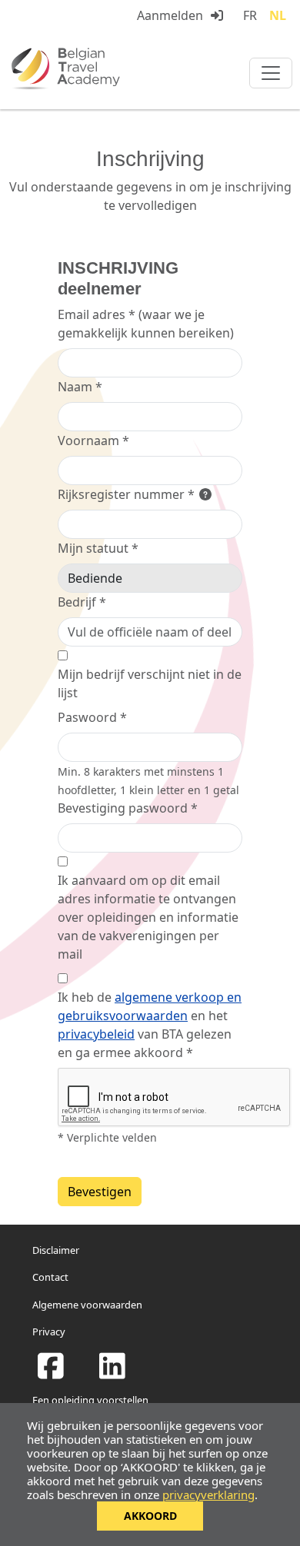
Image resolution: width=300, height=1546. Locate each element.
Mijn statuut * (98, 548)
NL (277, 15)
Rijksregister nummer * (128, 494)
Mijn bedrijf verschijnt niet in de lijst (150, 683)
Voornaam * (93, 440)
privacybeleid (96, 1034)
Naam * (80, 386)
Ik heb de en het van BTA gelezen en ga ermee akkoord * (150, 1025)
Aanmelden (170, 15)
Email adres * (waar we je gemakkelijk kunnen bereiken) (146, 323)
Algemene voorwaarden (87, 1305)
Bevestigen (100, 1191)
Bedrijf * (82, 601)
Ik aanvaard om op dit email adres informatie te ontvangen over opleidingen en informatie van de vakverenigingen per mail (148, 917)
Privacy (48, 1331)
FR (250, 15)
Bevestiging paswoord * (128, 808)
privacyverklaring (208, 1494)
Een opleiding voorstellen (90, 1400)
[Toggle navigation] (270, 73)
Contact (50, 1277)
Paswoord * (92, 717)
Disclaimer (55, 1250)
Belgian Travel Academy (100, 68)
